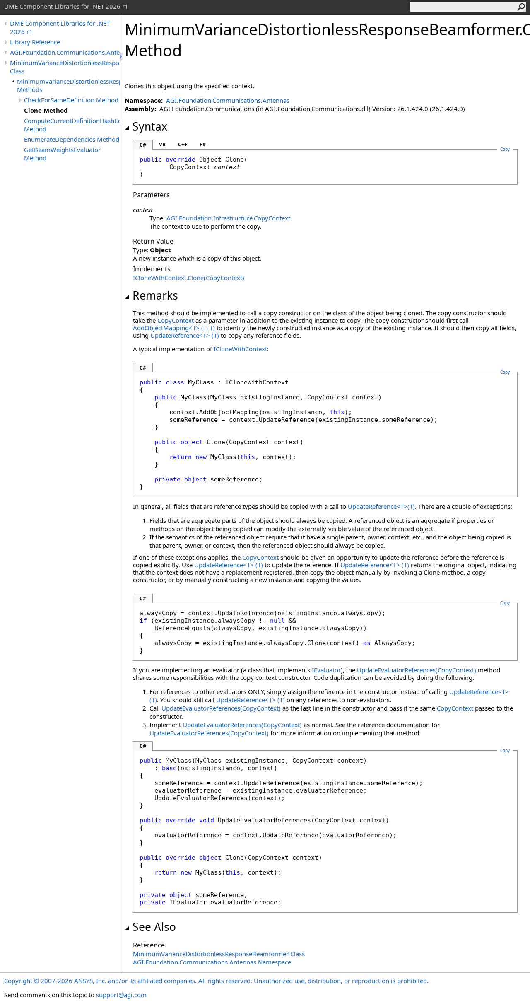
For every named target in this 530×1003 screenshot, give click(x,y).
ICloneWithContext (240, 349)
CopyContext (175, 320)
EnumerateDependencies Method (71, 139)
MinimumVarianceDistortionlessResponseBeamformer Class (65, 66)
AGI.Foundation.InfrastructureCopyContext (228, 218)
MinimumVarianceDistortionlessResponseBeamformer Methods (68, 85)
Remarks (155, 295)
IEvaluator (326, 670)
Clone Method (46, 110)
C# (143, 144)
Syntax (149, 126)
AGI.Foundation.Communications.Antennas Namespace (212, 962)
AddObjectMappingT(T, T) (174, 328)
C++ (182, 144)
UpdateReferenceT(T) (184, 335)
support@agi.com (121, 995)
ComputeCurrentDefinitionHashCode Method (72, 124)
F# (203, 144)
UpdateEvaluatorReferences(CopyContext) (416, 670)
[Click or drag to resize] (122, 56)
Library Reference (35, 42)
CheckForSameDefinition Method (71, 100)
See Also (154, 926)
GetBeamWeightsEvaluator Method (62, 153)
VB (162, 144)
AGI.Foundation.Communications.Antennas (65, 52)
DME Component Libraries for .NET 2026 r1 (60, 27)
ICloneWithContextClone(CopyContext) (188, 277)
